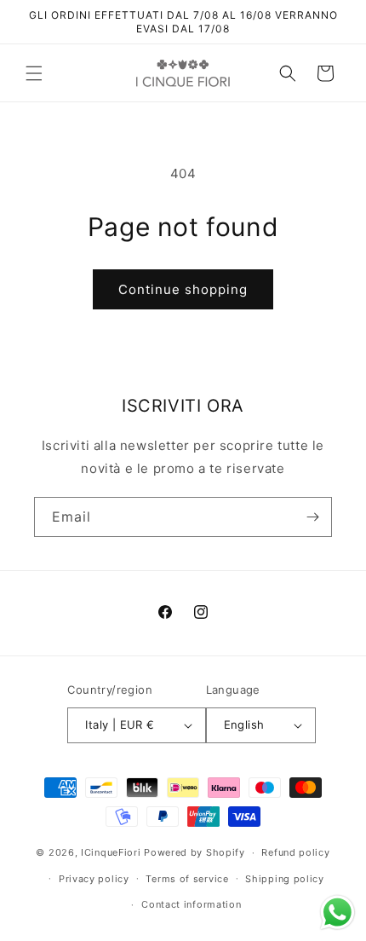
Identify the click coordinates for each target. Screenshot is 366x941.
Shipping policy (284, 879)
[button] (34, 73)
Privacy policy (94, 879)
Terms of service (187, 879)
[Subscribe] (312, 517)
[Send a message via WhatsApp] (337, 912)
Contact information (191, 904)
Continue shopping (183, 289)
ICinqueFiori (110, 852)
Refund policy (295, 852)
